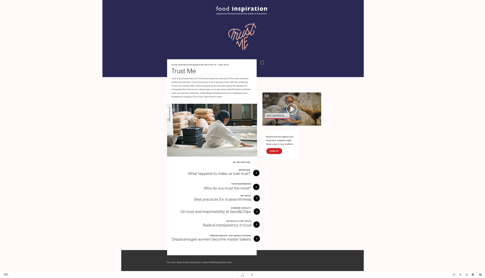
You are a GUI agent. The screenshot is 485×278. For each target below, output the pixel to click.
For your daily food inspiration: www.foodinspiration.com (199, 262)
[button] (291, 109)
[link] (217, 238)
